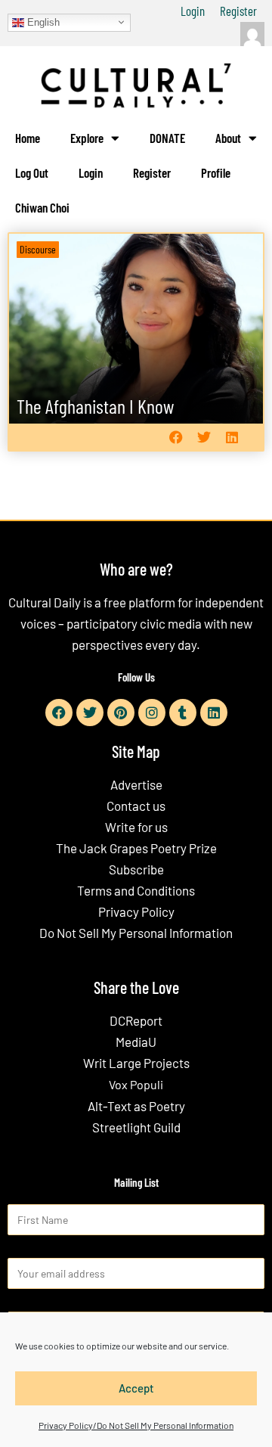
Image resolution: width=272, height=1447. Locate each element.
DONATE (167, 137)
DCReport (136, 1020)
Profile (215, 172)
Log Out (31, 172)
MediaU (136, 1041)
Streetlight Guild (136, 1127)
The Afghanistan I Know (95, 406)
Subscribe (136, 869)
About (228, 137)
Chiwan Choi (42, 207)
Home (27, 137)
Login (193, 10)
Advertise (136, 784)
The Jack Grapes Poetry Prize (136, 847)
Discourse (38, 249)
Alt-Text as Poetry (136, 1105)
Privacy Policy (136, 911)
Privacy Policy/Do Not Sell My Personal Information (136, 1425)
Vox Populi (136, 1084)
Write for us (136, 826)
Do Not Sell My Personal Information (136, 932)
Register (238, 10)
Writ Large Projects (136, 1062)
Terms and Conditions (136, 890)
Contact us (136, 805)
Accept (136, 1388)
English (42, 21)
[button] (175, 437)
